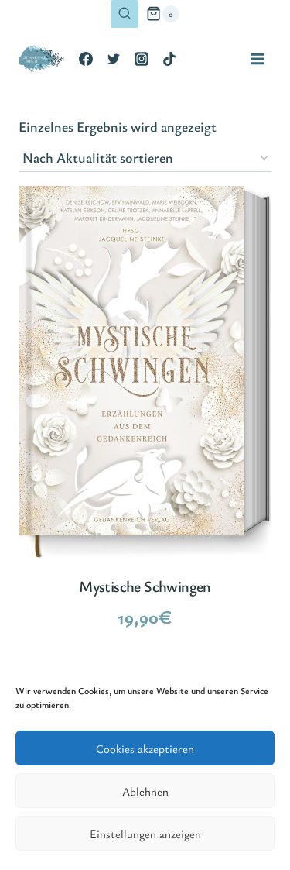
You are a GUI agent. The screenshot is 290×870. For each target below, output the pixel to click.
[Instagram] (141, 59)
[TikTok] (169, 59)
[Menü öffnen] (257, 58)
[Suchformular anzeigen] (124, 14)
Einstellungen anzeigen (145, 833)
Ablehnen (145, 791)
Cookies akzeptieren (145, 748)
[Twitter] (114, 59)
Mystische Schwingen (145, 586)
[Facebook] (86, 59)
